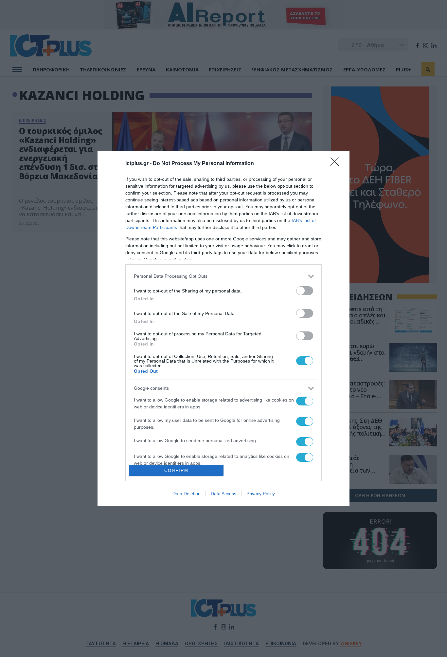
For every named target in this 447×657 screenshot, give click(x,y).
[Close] (337, 164)
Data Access (223, 493)
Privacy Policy (260, 493)
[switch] (304, 290)
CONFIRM (176, 470)
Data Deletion (186, 493)
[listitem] (223, 276)
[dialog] (223, 328)
